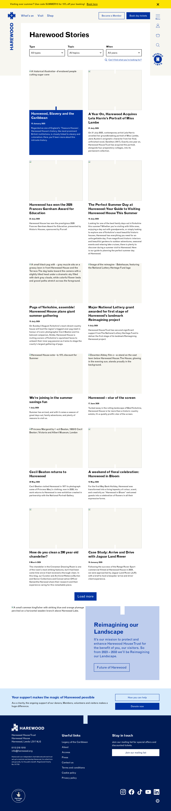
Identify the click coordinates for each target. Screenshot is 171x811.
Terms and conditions (73, 768)
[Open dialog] (158, 45)
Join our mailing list (135, 753)
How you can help (137, 698)
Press (65, 758)
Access (66, 752)
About (65, 747)
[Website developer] (157, 801)
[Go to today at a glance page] (157, 59)
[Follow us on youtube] (148, 792)
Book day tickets (138, 16)
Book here (92, 4)
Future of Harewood (112, 667)
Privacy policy (69, 778)
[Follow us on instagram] (123, 792)
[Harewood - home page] (28, 727)
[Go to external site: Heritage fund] (18, 796)
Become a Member (112, 16)
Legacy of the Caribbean (75, 742)
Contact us (68, 763)
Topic (71, 47)
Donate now (137, 707)
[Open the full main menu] (158, 16)
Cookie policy (69, 773)
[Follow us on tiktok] (140, 792)
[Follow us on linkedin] (156, 792)
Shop (50, 16)
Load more (85, 596)
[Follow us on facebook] (131, 792)
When (109, 47)
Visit (40, 16)
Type (32, 47)
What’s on (27, 16)
